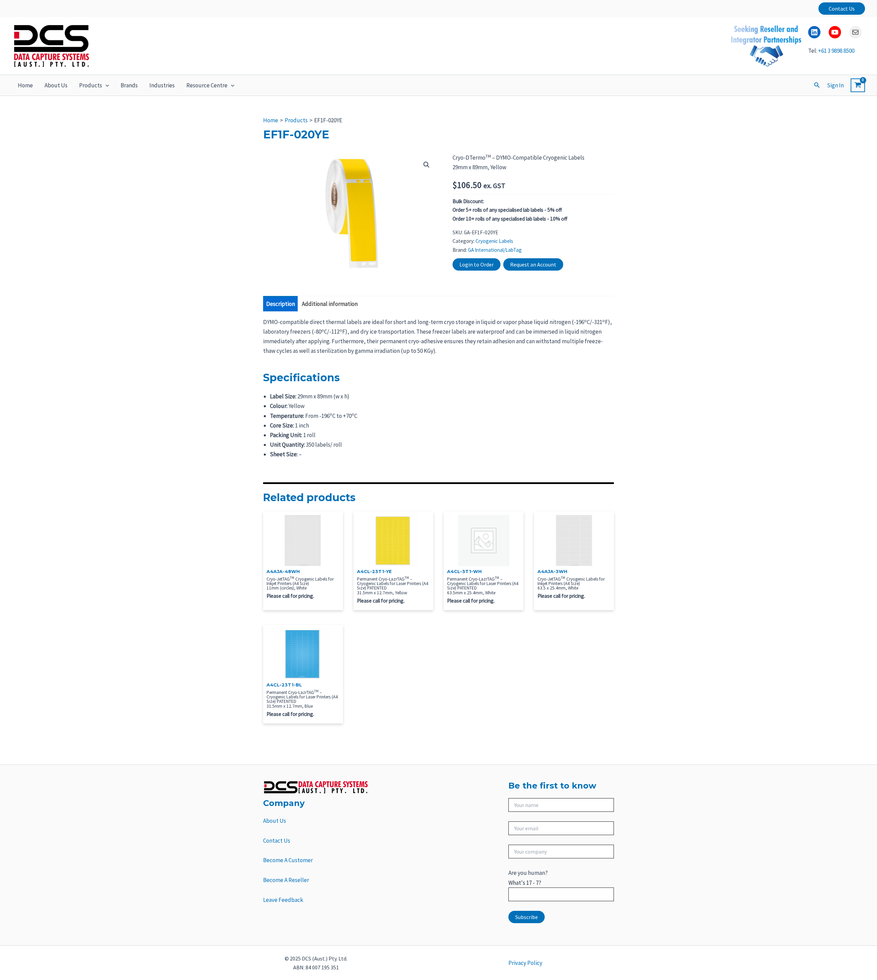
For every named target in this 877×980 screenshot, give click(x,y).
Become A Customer (288, 860)
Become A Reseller (286, 880)
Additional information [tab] (330, 304)
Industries (162, 85)
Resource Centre (206, 85)
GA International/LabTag (495, 250)
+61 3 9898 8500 (836, 50)
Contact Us (276, 840)
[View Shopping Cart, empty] (858, 85)
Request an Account (533, 264)
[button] (841, 8)
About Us (56, 85)
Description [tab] (280, 304)
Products (90, 85)
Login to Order (476, 264)
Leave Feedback (283, 900)
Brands (129, 85)
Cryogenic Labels (494, 241)
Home (25, 85)
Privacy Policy (525, 963)
